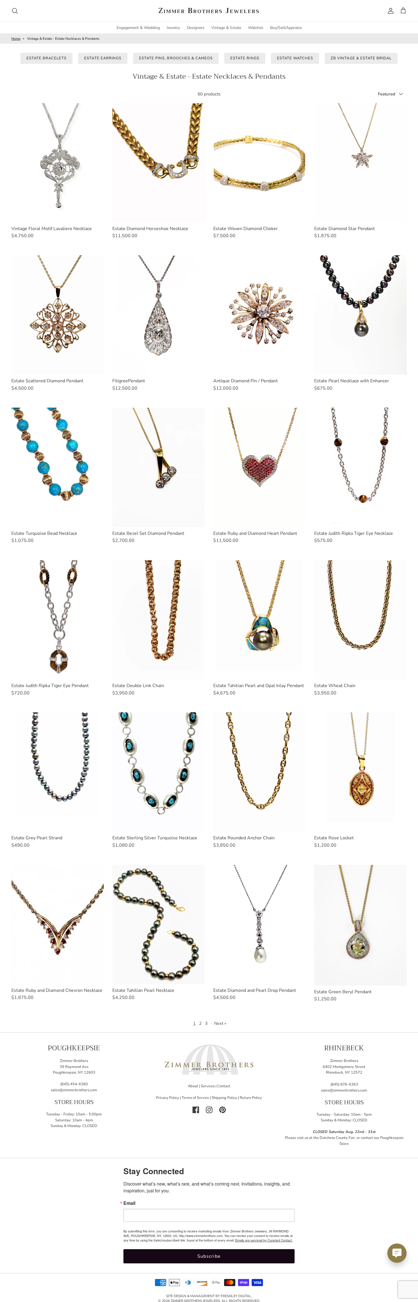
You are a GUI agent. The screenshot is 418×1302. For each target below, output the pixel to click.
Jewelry (173, 27)
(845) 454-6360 (74, 1084)
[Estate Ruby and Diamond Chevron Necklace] (57, 924)
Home (15, 38)
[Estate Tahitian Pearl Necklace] (158, 924)
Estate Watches (295, 58)
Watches (255, 27)
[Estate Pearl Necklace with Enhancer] (360, 315)
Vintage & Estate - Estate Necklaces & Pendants (63, 38)
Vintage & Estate (226, 27)
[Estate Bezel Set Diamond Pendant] (158, 467)
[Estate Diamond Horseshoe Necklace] (158, 162)
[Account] (389, 10)
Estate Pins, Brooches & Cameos (176, 58)
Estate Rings (244, 58)
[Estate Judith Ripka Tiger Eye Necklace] (360, 467)
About (193, 1086)
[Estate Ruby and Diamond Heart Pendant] (259, 467)
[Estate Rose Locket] (360, 772)
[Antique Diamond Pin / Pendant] (259, 315)
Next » (220, 1023)
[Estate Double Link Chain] (158, 619)
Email (129, 1203)
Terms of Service (195, 1097)
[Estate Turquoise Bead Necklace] (57, 467)
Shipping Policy (224, 1097)
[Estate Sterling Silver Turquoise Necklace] (158, 772)
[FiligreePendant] (158, 315)
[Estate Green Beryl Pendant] (360, 925)
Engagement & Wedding (138, 27)
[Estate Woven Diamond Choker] (259, 162)
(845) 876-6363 (344, 1084)
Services (208, 1086)
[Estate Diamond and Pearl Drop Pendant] (259, 924)
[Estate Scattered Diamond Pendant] (57, 315)
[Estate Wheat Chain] (360, 619)
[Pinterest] (222, 1110)
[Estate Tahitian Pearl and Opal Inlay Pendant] (259, 619)
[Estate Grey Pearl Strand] (57, 772)
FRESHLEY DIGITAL (236, 1296)
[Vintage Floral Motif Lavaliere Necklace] (57, 162)
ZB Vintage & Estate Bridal (361, 58)
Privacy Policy (167, 1097)
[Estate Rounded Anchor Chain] (259, 772)
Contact (223, 1086)
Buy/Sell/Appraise (286, 27)
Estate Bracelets (46, 58)
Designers (195, 27)
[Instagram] (209, 1110)
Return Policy (251, 1097)
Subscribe (209, 1256)
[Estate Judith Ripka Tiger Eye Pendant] (57, 619)
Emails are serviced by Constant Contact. (264, 1240)
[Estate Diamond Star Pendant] (360, 162)
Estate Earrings (102, 58)
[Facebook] (196, 1110)
